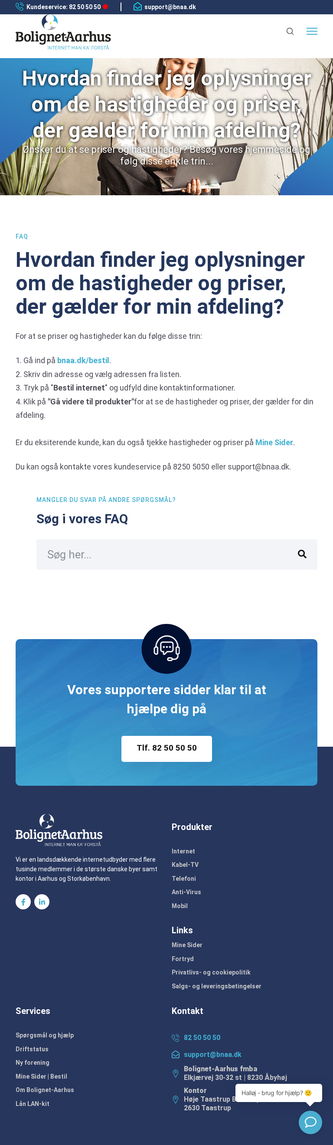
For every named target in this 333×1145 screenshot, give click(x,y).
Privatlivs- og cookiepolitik (211, 972)
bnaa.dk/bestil (83, 360)
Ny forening (32, 1062)
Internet (183, 851)
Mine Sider (274, 442)
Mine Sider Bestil (41, 1076)
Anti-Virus (186, 892)
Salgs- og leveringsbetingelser (216, 986)
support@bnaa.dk (170, 6)
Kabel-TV (185, 864)
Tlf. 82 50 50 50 (167, 748)
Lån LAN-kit (32, 1103)
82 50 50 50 (202, 1037)
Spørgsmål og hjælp (45, 1035)
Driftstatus (32, 1049)
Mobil (180, 905)
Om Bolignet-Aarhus (45, 1089)
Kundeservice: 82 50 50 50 (63, 6)
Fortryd (183, 958)
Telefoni (184, 878)
